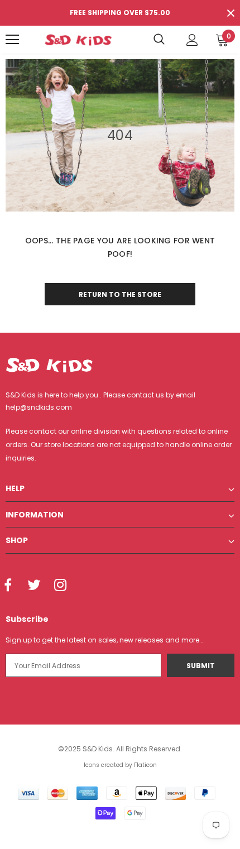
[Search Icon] (159, 39)
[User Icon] (192, 40)
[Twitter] (34, 586)
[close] (230, 12)
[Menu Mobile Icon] (12, 39)
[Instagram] (60, 586)
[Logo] (78, 39)
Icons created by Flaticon (120, 765)
